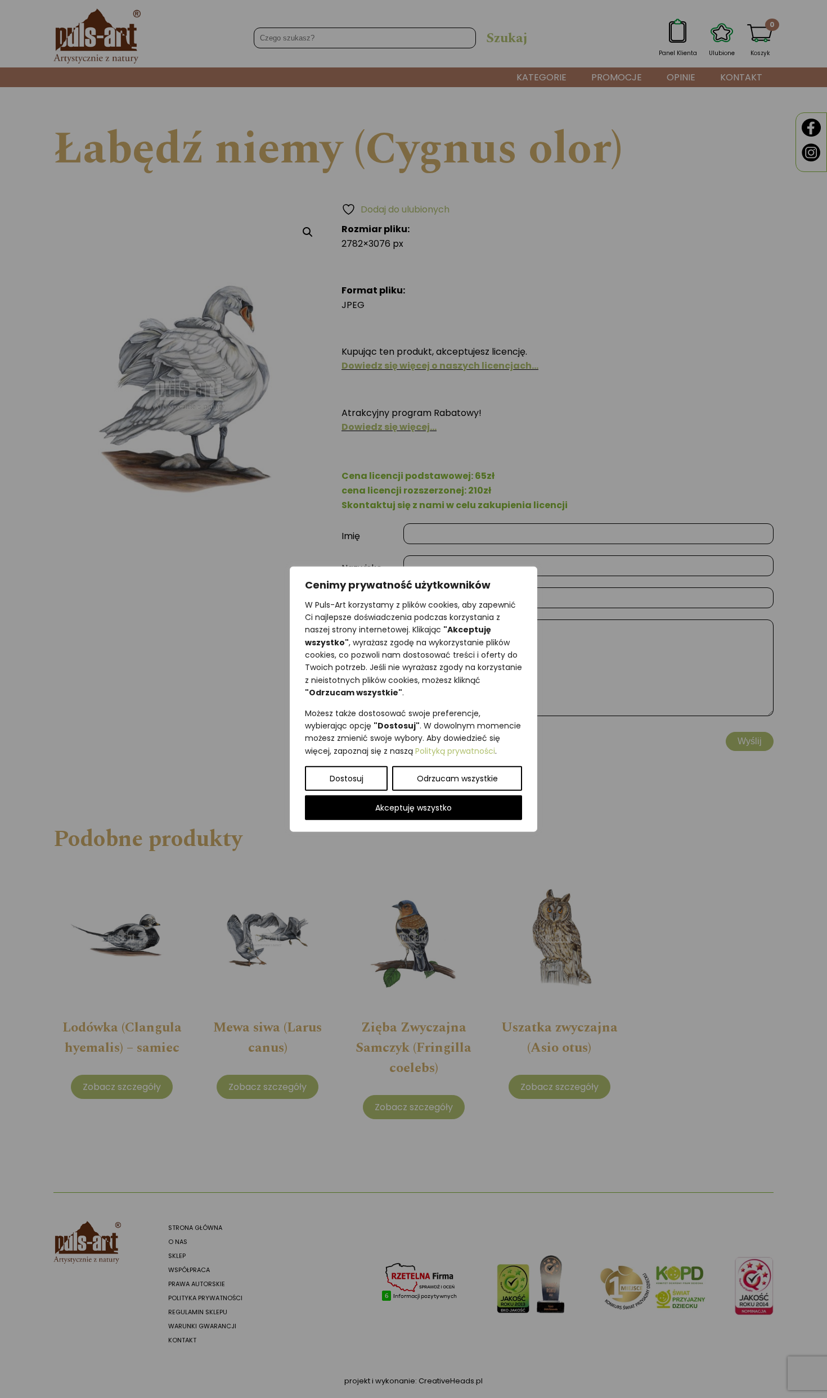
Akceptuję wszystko (413, 807)
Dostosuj (346, 778)
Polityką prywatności (455, 750)
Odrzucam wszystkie (457, 778)
